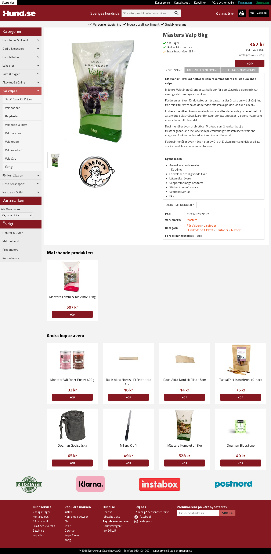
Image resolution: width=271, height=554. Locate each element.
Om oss (107, 512)
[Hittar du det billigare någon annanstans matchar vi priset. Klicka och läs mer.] (29, 482)
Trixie (68, 526)
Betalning (38, 530)
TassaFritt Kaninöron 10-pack (240, 379)
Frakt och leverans (44, 526)
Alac (67, 521)
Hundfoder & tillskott (200, 230)
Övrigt (9, 167)
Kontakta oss (182, 2)
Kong (68, 540)
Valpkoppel (12, 142)
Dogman (70, 530)
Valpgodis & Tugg (16, 125)
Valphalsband (13, 133)
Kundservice (162, 2)
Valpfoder (12, 116)
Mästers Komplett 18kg (184, 445)
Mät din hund (11, 241)
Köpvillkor (200, 2)
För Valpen (194, 225)
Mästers (236, 230)
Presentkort (10, 249)
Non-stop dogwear (76, 516)
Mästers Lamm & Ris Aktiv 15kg (72, 296)
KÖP (72, 397)
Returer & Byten (13, 232)
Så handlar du (41, 521)
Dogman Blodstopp (241, 445)
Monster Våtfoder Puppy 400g (72, 379)
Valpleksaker (13, 150)
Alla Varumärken (11, 209)
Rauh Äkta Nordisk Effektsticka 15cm (128, 382)
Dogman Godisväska (72, 445)
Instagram (146, 521)
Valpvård (10, 158)
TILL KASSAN (258, 13)
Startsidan (8, 2)
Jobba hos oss (111, 516)
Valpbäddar (12, 108)
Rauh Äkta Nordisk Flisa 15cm (184, 379)
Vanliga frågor (41, 512)
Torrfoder (222, 230)
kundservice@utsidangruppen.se (172, 551)
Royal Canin (72, 535)
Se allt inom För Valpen (18, 99)
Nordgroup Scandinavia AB (104, 551)
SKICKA (227, 513)
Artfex (68, 512)
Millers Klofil (128, 445)
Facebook (145, 516)
